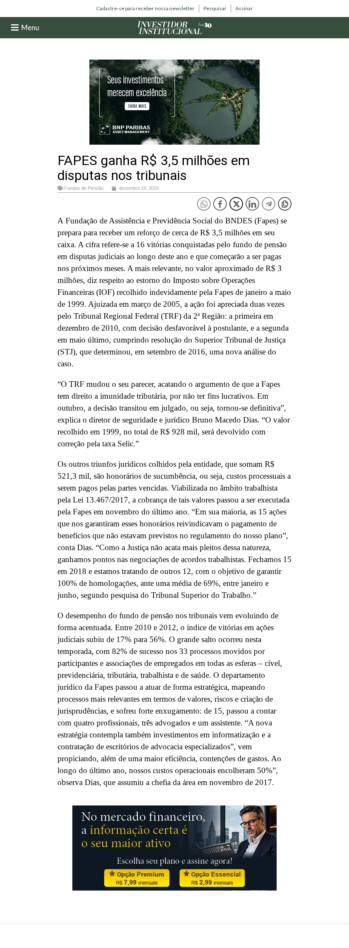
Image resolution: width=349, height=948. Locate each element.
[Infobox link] (145, 8)
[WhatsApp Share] (204, 204)
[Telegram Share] (268, 204)
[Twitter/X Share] (236, 204)
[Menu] (15, 27)
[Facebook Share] (220, 204)
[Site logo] (174, 27)
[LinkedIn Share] (252, 204)
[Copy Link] (285, 204)
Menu (30, 27)
